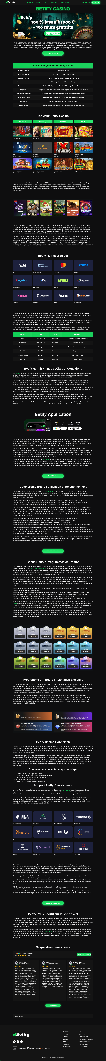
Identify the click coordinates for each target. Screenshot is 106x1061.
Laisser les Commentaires (84, 954)
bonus (15, 603)
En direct (41, 121)
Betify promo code (49, 491)
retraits (18, 373)
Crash (62, 121)
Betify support (65, 790)
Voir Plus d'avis (53, 1005)
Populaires (21, 121)
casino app (46, 459)
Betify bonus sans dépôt (38, 568)
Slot (82, 121)
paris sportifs (49, 931)
